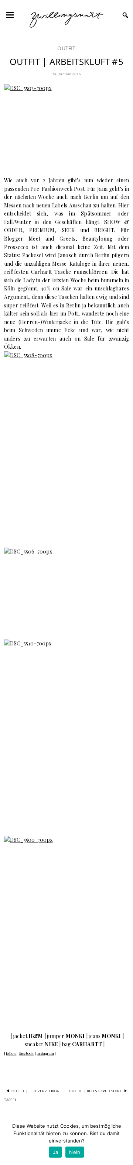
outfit (66, 48)
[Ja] (123, 1141)
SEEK (68, 230)
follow (11, 1053)
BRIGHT (104, 230)
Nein (74, 1152)
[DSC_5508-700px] (66, 445)
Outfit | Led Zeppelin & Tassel (31, 1095)
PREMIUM (41, 230)
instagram (45, 1053)
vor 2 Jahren (45, 180)
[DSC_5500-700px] (66, 929)
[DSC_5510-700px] (66, 733)
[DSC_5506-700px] (66, 589)
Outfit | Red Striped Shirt (95, 1090)
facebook (26, 1053)
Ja (55, 1152)
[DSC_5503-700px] (66, 126)
